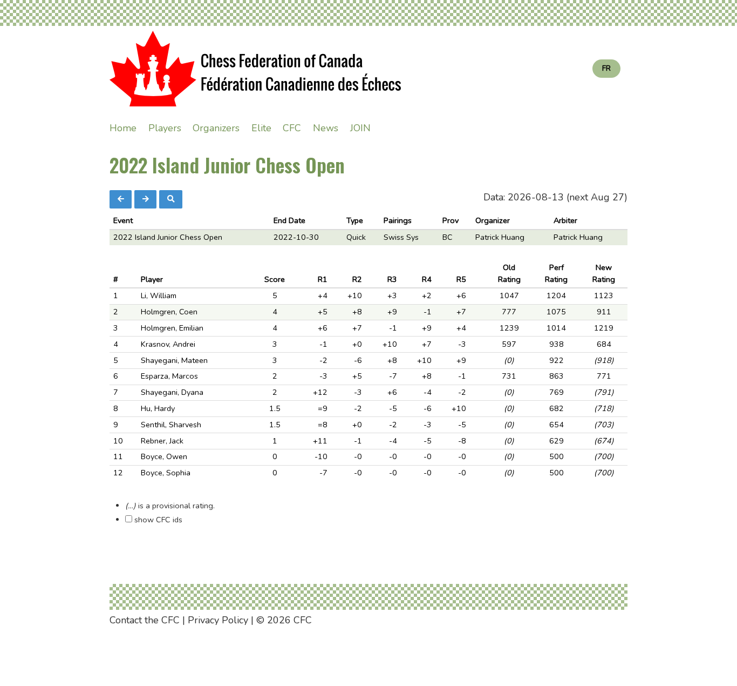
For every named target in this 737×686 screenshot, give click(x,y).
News (325, 128)
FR (606, 68)
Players (164, 128)
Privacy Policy (218, 620)
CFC (292, 128)
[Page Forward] (145, 199)
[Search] (170, 199)
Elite (261, 128)
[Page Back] (121, 199)
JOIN (360, 128)
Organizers (216, 128)
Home (123, 128)
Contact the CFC (145, 620)
